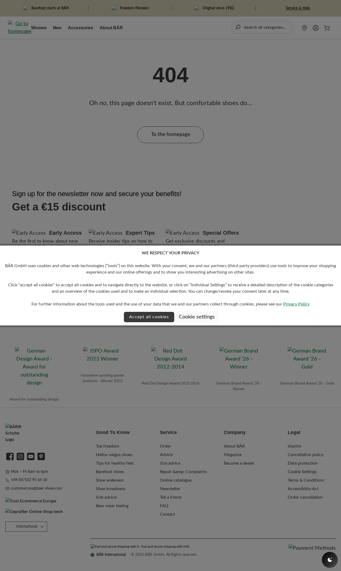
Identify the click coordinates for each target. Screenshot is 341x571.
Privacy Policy (296, 304)
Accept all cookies (149, 317)
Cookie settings (197, 317)
